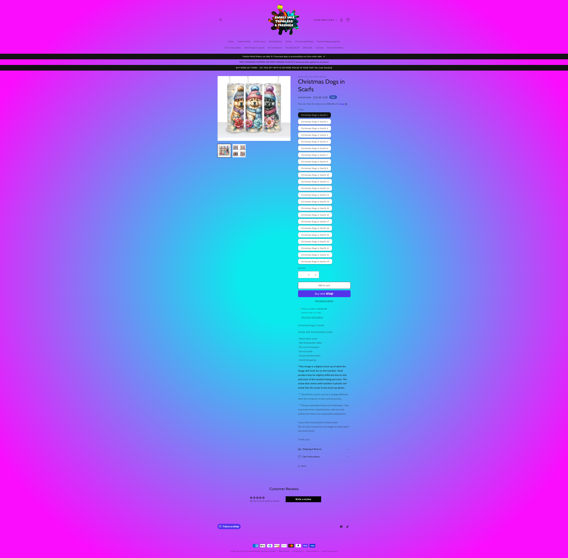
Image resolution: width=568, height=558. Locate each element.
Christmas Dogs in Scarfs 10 (315, 175)
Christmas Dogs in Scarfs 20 (315, 241)
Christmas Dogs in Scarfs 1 (314, 115)
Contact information (330, 551)
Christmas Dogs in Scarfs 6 (314, 148)
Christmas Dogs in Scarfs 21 (315, 248)
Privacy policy (297, 551)
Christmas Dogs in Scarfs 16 (315, 215)
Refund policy (284, 551)
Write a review (303, 499)
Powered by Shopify (268, 551)
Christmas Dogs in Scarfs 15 (315, 208)
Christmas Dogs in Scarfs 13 (315, 195)
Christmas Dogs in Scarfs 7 (314, 155)
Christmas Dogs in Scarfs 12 (315, 188)
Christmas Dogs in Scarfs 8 (314, 161)
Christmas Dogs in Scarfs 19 (315, 234)
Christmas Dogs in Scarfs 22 (315, 254)
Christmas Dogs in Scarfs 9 (314, 168)
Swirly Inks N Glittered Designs (248, 551)
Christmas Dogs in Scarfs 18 (315, 228)
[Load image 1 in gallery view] (224, 150)
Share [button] (303, 466)
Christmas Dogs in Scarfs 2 (314, 121)
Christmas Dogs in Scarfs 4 (314, 135)
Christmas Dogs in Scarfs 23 (315, 261)
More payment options (324, 301)
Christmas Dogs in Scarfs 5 (314, 141)
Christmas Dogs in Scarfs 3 (314, 128)
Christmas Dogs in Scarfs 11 (315, 181)
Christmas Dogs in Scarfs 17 (315, 221)
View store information (312, 317)
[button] (220, 20)
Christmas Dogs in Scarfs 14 (315, 201)
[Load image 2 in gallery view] (239, 150)
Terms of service (312, 551)
